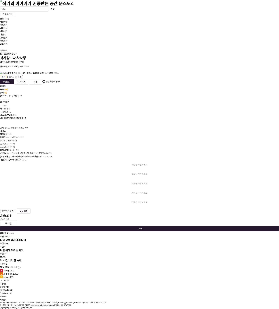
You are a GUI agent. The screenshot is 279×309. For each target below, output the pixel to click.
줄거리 (3, 86)
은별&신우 (6, 62)
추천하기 (21, 81)
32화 (2, 143)
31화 (2, 146)
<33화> (3, 140)
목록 (4, 89)
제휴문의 (3, 299)
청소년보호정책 (5, 293)
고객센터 (3, 37)
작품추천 (23, 211)
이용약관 (3, 283)
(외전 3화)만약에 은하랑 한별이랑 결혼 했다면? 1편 (21, 156)
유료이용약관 (4, 287)
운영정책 (3, 296)
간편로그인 (4, 18)
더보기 (11, 233)
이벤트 (3, 34)
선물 (35, 81)
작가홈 (8, 223)
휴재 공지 (4, 150)
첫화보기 (7, 81)
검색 (52, 9)
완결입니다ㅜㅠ (6, 137)
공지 (3, 92)
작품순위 (3, 24)
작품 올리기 (7, 14)
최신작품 (3, 21)
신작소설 (3, 28)
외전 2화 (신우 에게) (8, 159)
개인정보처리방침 (6, 290)
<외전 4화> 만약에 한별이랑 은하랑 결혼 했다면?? (20, 153)
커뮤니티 (3, 31)
